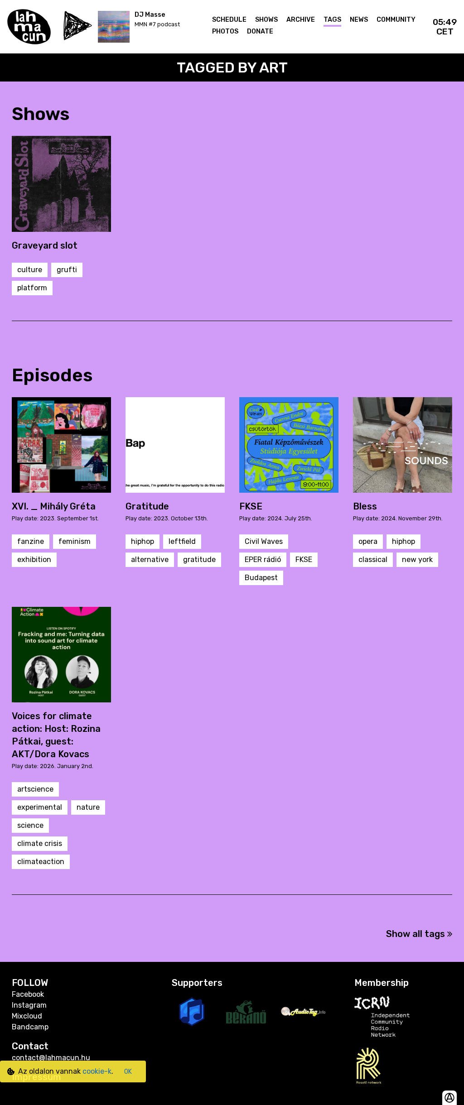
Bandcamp (30, 1027)
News (359, 20)
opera (367, 541)
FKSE (303, 559)
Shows (266, 20)
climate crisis (39, 843)
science (30, 825)
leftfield (182, 541)
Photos (225, 31)
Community (396, 20)
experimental (39, 807)
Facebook (28, 994)
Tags (332, 20)
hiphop (142, 541)
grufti (67, 269)
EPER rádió (263, 559)
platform (32, 287)
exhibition (34, 559)
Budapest (261, 577)
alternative (150, 559)
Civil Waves (264, 541)
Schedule (229, 20)
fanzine (30, 541)
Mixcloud (27, 1016)
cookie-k (96, 1071)
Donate (260, 31)
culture (29, 269)
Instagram (29, 1005)
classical (372, 559)
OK (128, 1072)
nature (88, 807)
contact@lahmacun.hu (51, 1057)
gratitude (199, 559)
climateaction (40, 861)
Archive (300, 20)
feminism (74, 541)
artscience (35, 789)
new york (417, 559)
